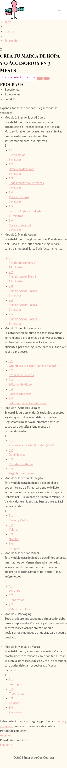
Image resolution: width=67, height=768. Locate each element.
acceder (59, 721)
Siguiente (6, 744)
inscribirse (6, 726)
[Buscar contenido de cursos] (40, 78)
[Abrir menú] (60, 9)
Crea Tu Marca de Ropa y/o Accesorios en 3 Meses (29, 62)
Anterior (5, 735)
